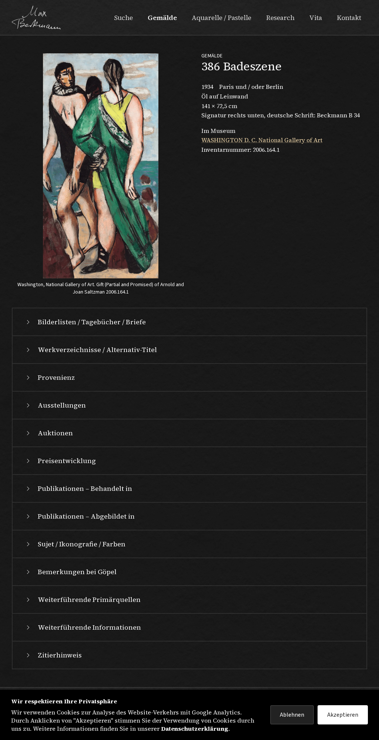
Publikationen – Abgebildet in (86, 516)
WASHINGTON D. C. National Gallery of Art (261, 140)
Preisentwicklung (67, 460)
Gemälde (162, 17)
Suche (123, 17)
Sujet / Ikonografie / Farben (81, 544)
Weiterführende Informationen (89, 627)
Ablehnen (292, 715)
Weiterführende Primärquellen (89, 599)
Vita (315, 17)
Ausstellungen (62, 405)
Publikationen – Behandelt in (85, 488)
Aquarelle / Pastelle (221, 17)
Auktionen (55, 433)
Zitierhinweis (60, 655)
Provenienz (56, 377)
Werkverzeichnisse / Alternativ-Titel (97, 349)
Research (280, 17)
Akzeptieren (342, 715)
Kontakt (349, 17)
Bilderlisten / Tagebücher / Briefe (92, 322)
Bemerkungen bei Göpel (77, 571)
